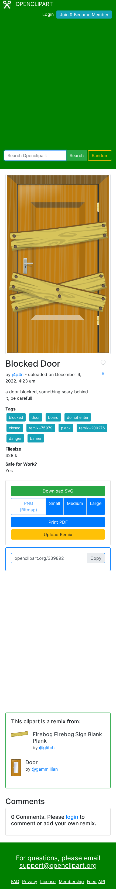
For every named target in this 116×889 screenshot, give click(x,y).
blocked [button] (16, 417)
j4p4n (17, 374)
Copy (95, 558)
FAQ (15, 881)
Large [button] (95, 503)
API (101, 881)
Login (48, 14)
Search (77, 155)
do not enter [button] (77, 417)
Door (31, 762)
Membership (71, 881)
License (48, 881)
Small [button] (54, 503)
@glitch (46, 747)
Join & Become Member (84, 14)
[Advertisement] (58, 85)
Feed (92, 881)
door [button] (36, 417)
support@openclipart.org (58, 865)
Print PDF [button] (58, 522)
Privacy (29, 881)
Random (100, 155)
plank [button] (66, 428)
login (72, 817)
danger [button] (15, 438)
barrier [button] (36, 438)
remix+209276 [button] (92, 428)
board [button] (53, 417)
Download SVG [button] (58, 491)
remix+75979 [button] (41, 428)
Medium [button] (75, 503)
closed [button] (15, 428)
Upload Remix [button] (58, 534)
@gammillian (45, 769)
